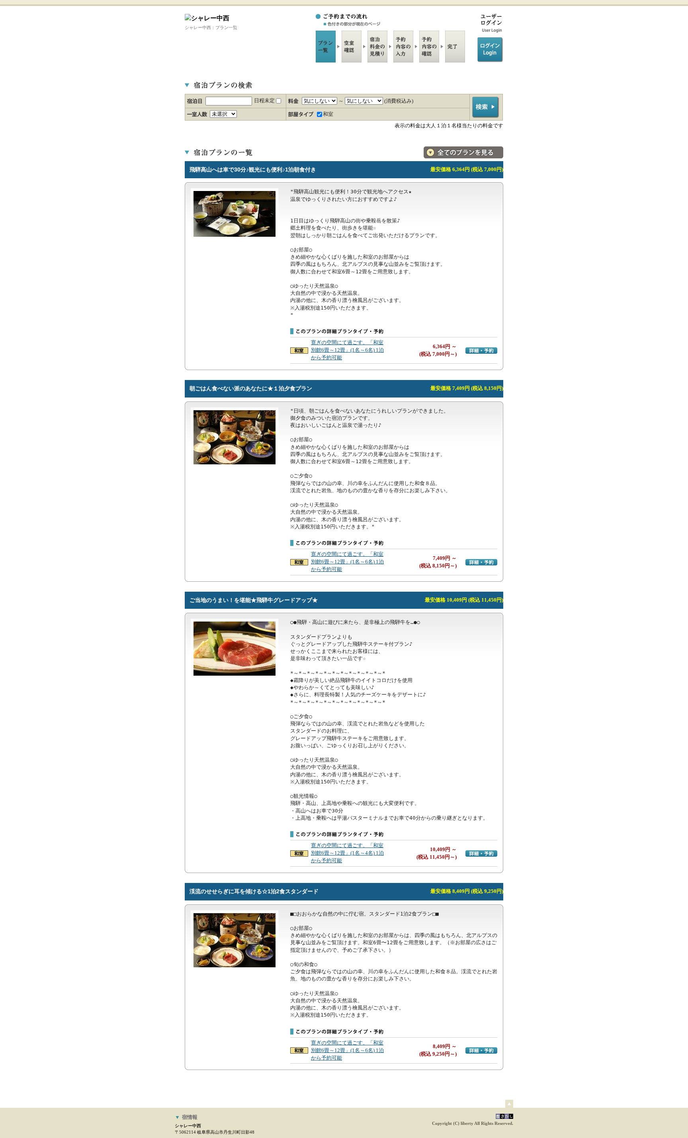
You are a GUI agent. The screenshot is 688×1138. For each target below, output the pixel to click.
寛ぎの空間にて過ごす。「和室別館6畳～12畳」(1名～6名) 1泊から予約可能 (347, 349)
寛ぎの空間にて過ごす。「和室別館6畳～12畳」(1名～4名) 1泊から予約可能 (347, 852)
